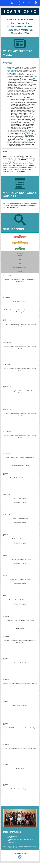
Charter (9, 837)
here (34, 78)
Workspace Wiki (12, 836)
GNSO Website (11, 842)
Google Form (29, 135)
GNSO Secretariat (14, 848)
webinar (27, 132)
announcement (12, 70)
